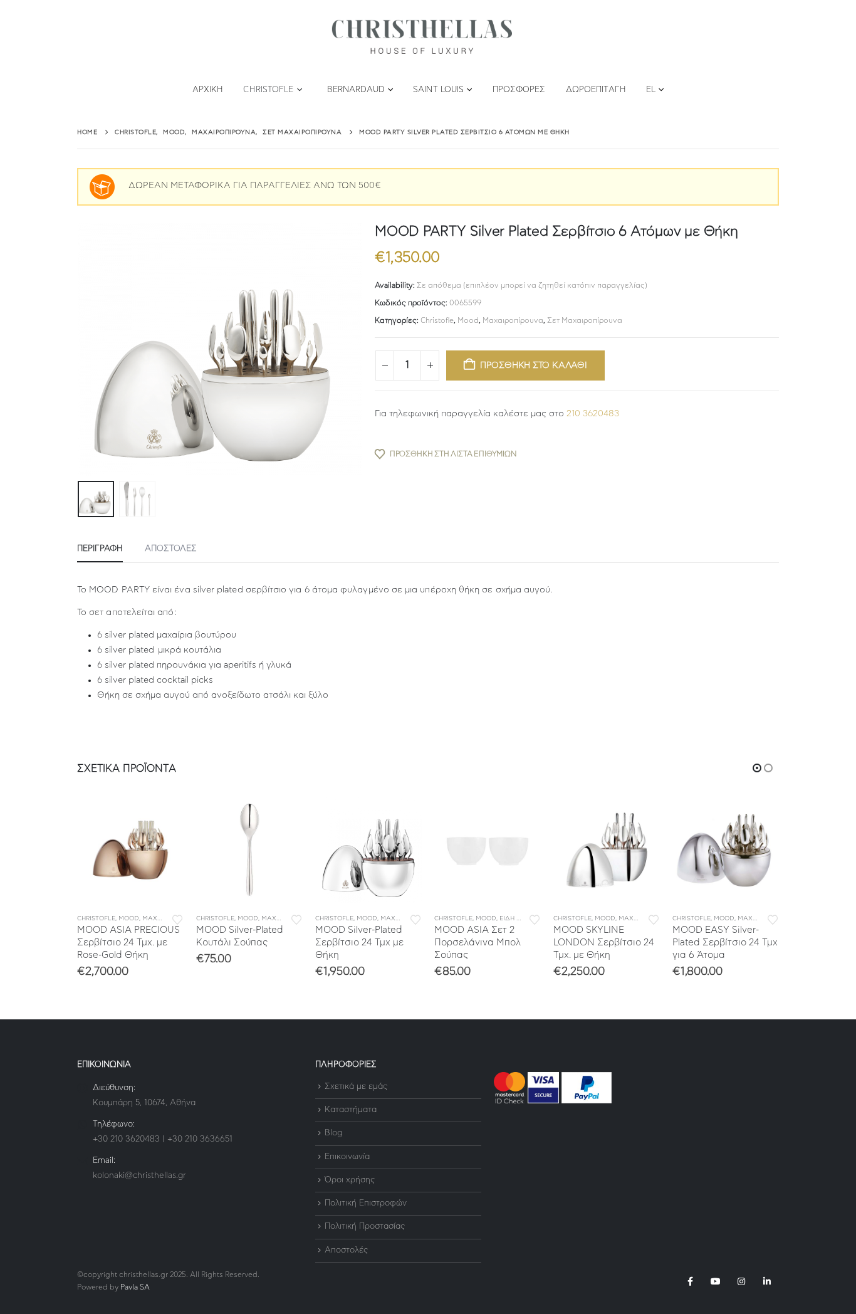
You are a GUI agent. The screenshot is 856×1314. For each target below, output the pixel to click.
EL (650, 90)
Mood (468, 320)
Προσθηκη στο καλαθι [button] (163, 817)
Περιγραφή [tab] (100, 549)
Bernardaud (356, 90)
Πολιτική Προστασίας (365, 1227)
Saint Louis (438, 90)
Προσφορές (519, 90)
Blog (333, 1134)
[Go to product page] (130, 850)
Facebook (690, 1281)
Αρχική (208, 90)
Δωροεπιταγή (596, 90)
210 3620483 (592, 413)
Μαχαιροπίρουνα (513, 320)
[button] (80, 349)
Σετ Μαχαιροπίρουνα (584, 320)
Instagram (741, 1281)
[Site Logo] (422, 37)
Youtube (715, 1281)
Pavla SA (135, 1287)
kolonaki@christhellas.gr (139, 1176)
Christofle (268, 90)
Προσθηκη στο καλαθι (533, 365)
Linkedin (767, 1281)
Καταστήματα (351, 1110)
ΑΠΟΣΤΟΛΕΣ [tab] (171, 549)
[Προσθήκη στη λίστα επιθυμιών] (177, 918)
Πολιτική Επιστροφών (366, 1203)
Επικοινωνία (347, 1157)
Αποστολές (346, 1250)
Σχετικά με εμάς (356, 1087)
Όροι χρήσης (350, 1180)
